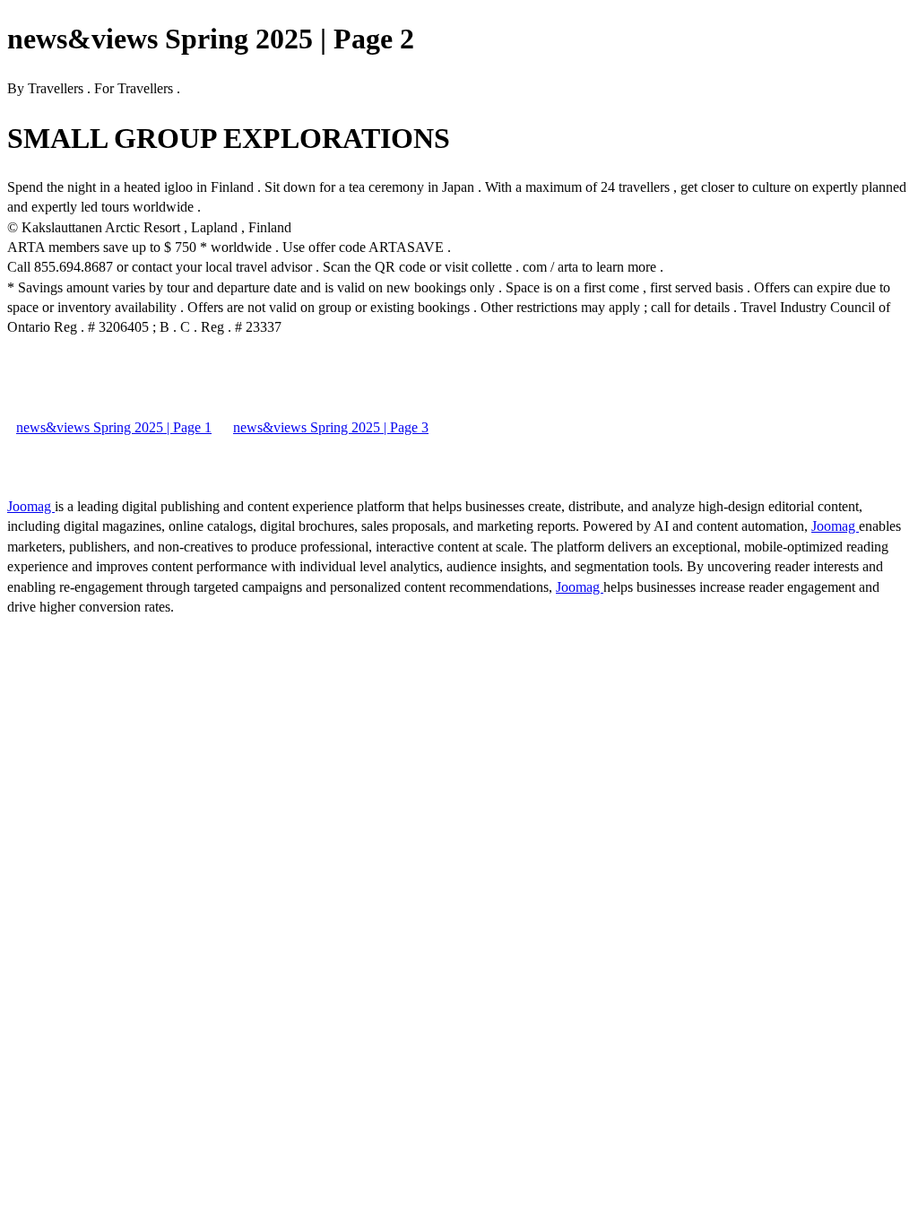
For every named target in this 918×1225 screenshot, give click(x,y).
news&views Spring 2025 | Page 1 (114, 427)
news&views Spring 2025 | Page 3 (331, 427)
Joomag (31, 506)
